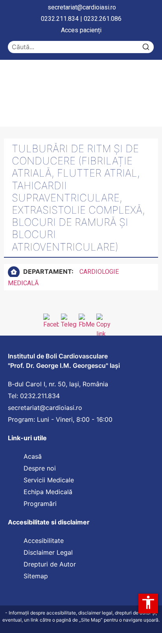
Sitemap (36, 576)
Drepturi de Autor (50, 564)
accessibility (148, 602)
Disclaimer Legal (48, 552)
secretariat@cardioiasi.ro (82, 7)
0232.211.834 (60, 18)
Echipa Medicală (48, 492)
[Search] (146, 47)
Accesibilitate (44, 540)
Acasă (33, 456)
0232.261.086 (103, 18)
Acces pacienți (81, 30)
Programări (41, 504)
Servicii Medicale (49, 480)
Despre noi (40, 468)
